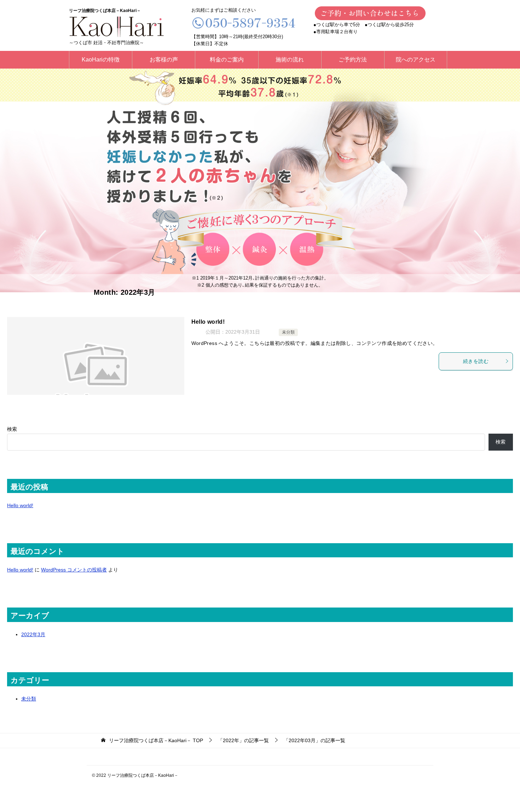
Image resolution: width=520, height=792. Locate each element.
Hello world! (208, 322)
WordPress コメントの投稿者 (74, 570)
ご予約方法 (353, 60)
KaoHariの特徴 (101, 60)
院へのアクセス (415, 60)
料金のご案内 (227, 60)
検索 (12, 429)
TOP (156, 740)
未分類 (288, 332)
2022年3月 (33, 634)
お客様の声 (164, 60)
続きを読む (476, 361)
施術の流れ (290, 60)
